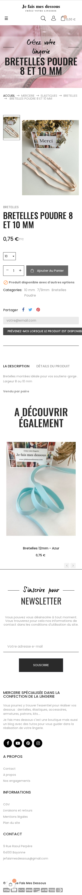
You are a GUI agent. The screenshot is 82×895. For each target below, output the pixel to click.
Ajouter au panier (50, 270)
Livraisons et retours (17, 810)
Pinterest (38, 310)
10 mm (29, 290)
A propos (9, 775)
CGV (6, 804)
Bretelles (11, 207)
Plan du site (11, 823)
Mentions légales (15, 817)
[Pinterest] (28, 743)
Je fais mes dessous (41, 7)
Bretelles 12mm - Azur (41, 548)
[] (41, 509)
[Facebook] (8, 743)
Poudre (30, 295)
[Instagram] (38, 743)
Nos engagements (16, 781)
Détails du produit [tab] (53, 366)
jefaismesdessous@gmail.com (25, 858)
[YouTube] (18, 743)
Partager (23, 310)
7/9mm (43, 290)
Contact (9, 769)
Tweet (30, 310)
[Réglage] (53, 18)
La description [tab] (16, 366)
